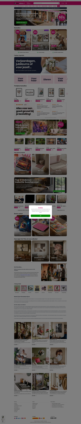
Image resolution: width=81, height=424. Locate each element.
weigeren (40, 212)
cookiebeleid (33, 211)
